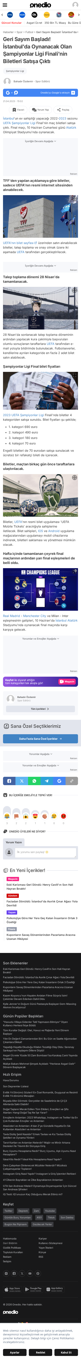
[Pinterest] (38, 1273)
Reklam (7, 1256)
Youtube (50, 1210)
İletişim (7, 1261)
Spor (19, 32)
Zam (36, 1210)
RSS (41, 1256)
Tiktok (51, 1217)
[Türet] (59, 14)
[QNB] (46, 14)
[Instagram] (6, 1273)
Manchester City (34, 616)
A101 (39, 1217)
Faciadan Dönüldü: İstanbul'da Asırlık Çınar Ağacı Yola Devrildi (42, 903)
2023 (62, 118)
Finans (11, 929)
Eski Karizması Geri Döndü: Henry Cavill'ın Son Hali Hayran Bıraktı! (40, 886)
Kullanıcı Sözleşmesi (50, 1243)
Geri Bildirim (10, 1243)
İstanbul (8, 118)
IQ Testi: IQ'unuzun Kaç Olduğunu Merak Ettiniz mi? (33, 1194)
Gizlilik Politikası (12, 1247)
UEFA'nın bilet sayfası (18, 243)
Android (54, 531)
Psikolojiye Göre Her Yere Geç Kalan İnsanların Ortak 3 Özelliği (42, 920)
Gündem (12, 895)
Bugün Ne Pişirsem (16, 1224)
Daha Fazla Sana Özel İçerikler (38, 738)
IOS (40, 531)
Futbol (29, 32)
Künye (42, 1252)
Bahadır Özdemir (32, 81)
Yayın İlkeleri (46, 1247)
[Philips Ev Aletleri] (10, 14)
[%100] (34, 14)
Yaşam (12, 912)
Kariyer (43, 1238)
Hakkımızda (9, 1238)
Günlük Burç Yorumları (18, 1217)
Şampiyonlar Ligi (15, 71)
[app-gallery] (55, 1289)
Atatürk (71, 127)
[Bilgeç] (71, 14)
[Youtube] (30, 1273)
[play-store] (34, 1289)
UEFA (7, 123)
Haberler (8, 32)
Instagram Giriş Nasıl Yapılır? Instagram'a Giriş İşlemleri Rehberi (39, 1173)
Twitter (8, 1210)
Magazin (13, 878)
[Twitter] (22, 1273)
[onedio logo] (38, 1312)
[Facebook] (14, 1273)
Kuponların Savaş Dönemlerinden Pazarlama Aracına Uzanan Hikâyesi (41, 936)
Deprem (23, 1210)
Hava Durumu (11, 1080)
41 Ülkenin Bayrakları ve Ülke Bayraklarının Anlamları (33, 1179)
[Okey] (22, 14)
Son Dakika (67, 1217)
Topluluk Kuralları (13, 1252)
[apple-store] (13, 1289)
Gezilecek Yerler (42, 1224)
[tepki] (7, 816)
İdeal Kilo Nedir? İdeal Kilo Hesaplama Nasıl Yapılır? (32, 1159)
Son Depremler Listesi (15, 1086)
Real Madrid (11, 616)
